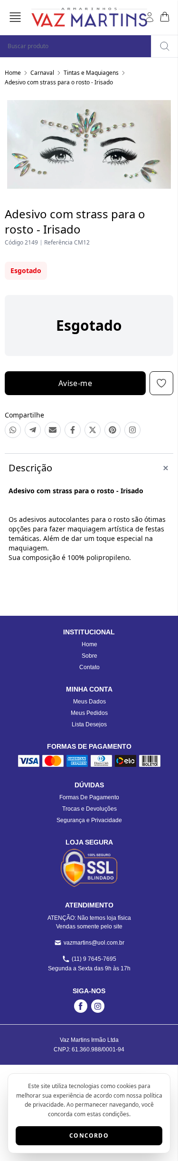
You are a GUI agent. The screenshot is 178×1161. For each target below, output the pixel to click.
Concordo (89, 1135)
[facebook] (80, 1006)
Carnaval (42, 73)
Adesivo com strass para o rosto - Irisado (59, 82)
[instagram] (97, 1006)
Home (13, 73)
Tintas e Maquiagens (91, 73)
